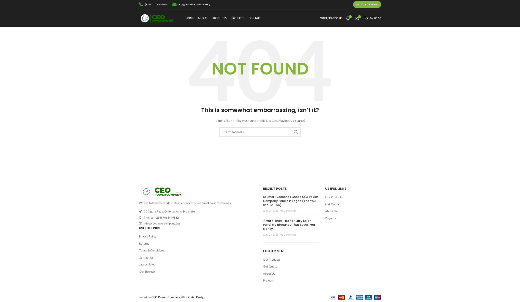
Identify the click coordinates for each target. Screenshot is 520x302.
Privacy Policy (147, 236)
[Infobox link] (153, 4)
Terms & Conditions (151, 250)
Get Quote (270, 266)
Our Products (272, 259)
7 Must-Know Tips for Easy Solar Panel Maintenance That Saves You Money (289, 225)
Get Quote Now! (367, 4)
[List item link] (198, 217)
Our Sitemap (147, 271)
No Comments (288, 210)
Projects (268, 280)
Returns (144, 243)
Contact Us (146, 257)
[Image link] (161, 191)
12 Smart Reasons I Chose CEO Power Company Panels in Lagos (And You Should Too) (290, 201)
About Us (269, 273)
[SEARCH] (296, 132)
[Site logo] (157, 18)
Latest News (147, 264)
